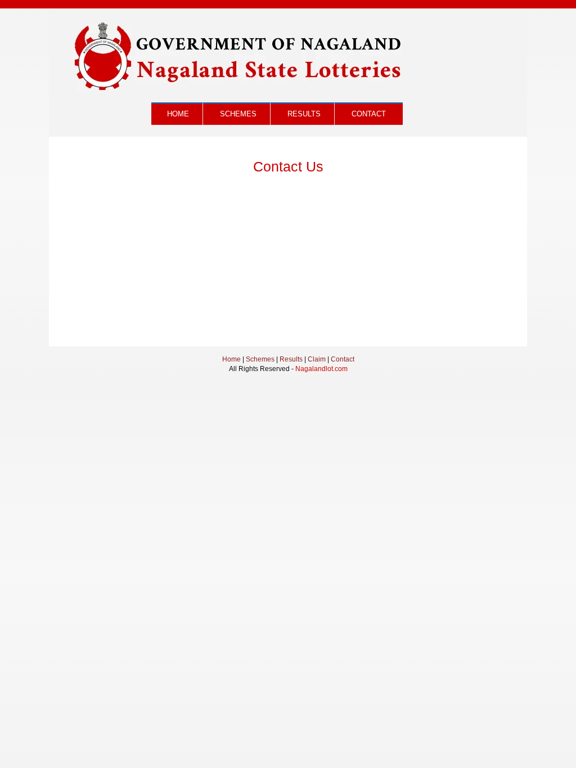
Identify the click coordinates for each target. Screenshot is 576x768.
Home (178, 114)
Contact (369, 114)
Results (304, 114)
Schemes (238, 114)
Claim (317, 359)
